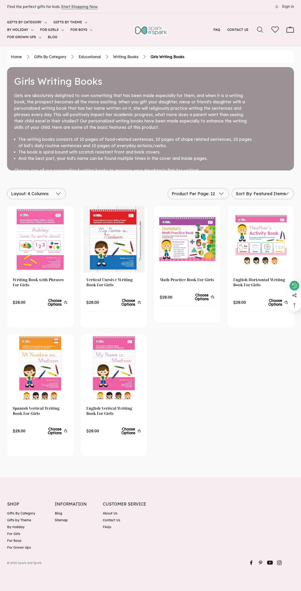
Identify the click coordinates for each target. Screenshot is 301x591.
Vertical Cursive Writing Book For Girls (109, 282)
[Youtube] (270, 563)
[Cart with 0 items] (290, 30)
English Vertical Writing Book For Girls (109, 411)
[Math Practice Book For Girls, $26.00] (187, 239)
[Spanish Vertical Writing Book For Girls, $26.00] (40, 368)
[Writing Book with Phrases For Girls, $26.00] (40, 239)
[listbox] (263, 193)
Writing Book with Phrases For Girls (38, 282)
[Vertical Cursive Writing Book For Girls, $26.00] (114, 239)
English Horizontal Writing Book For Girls (259, 282)
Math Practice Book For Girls (187, 279)
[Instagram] (279, 563)
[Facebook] (251, 563)
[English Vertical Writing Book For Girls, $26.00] (114, 368)
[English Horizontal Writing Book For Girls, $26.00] (261, 239)
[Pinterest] (260, 563)
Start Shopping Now (79, 6)
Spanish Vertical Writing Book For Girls (36, 411)
